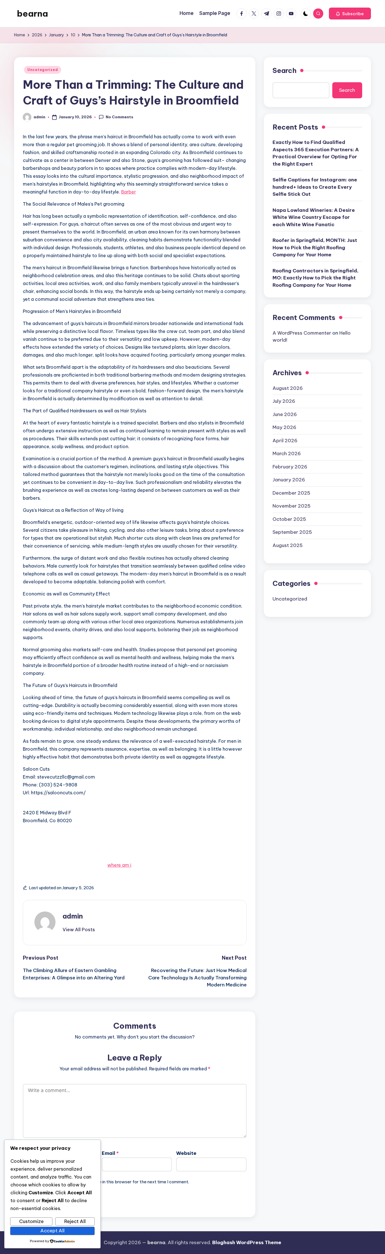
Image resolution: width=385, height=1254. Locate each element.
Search (285, 70)
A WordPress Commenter (302, 333)
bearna (32, 13)
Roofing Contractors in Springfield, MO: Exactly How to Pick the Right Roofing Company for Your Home (316, 278)
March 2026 (287, 453)
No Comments (119, 117)
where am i (119, 865)
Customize (31, 1221)
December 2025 (291, 493)
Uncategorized (42, 70)
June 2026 (285, 414)
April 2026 (285, 440)
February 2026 (290, 466)
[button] (350, 13)
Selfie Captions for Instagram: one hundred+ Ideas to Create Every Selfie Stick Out (315, 187)
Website (186, 1153)
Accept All (52, 1231)
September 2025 (292, 532)
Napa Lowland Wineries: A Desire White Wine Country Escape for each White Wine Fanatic (314, 217)
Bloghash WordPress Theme (246, 1242)
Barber (128, 192)
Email (110, 1153)
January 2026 (289, 480)
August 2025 (288, 545)
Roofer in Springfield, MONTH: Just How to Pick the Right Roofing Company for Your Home (315, 247)
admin (73, 916)
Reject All (75, 1221)
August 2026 (288, 388)
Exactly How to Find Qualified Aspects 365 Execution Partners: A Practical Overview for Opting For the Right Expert (316, 153)
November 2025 (292, 506)
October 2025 (289, 519)
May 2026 (284, 427)
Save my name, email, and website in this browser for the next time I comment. (111, 1181)
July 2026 (284, 401)
